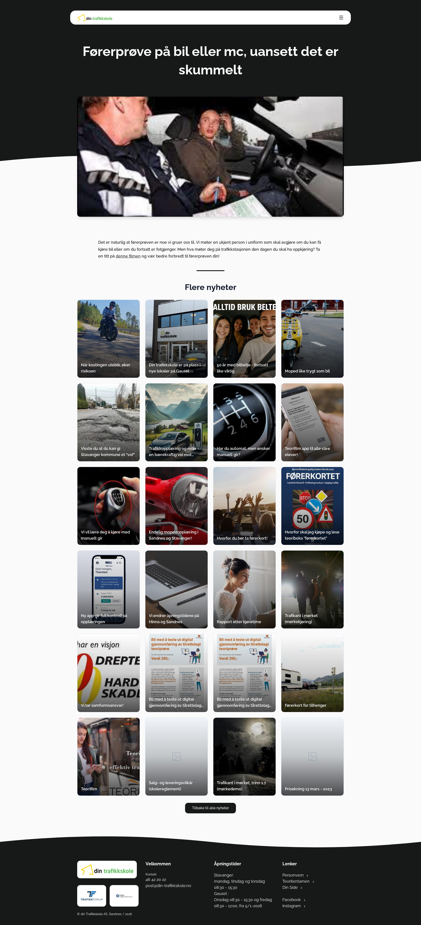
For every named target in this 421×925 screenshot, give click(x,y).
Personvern (293, 875)
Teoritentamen (296, 881)
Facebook (292, 899)
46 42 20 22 (156, 879)
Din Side (290, 887)
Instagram (292, 906)
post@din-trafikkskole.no (168, 885)
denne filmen (128, 256)
